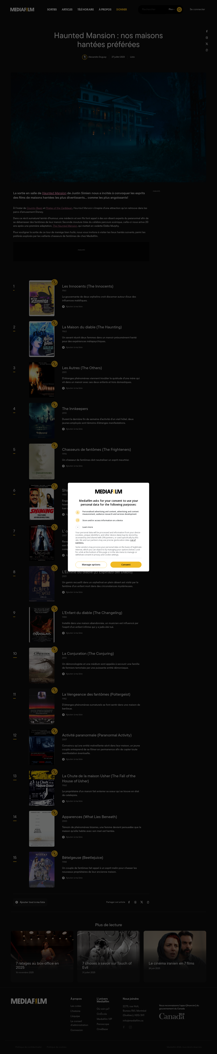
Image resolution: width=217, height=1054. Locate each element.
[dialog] (108, 527)
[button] (108, 527)
